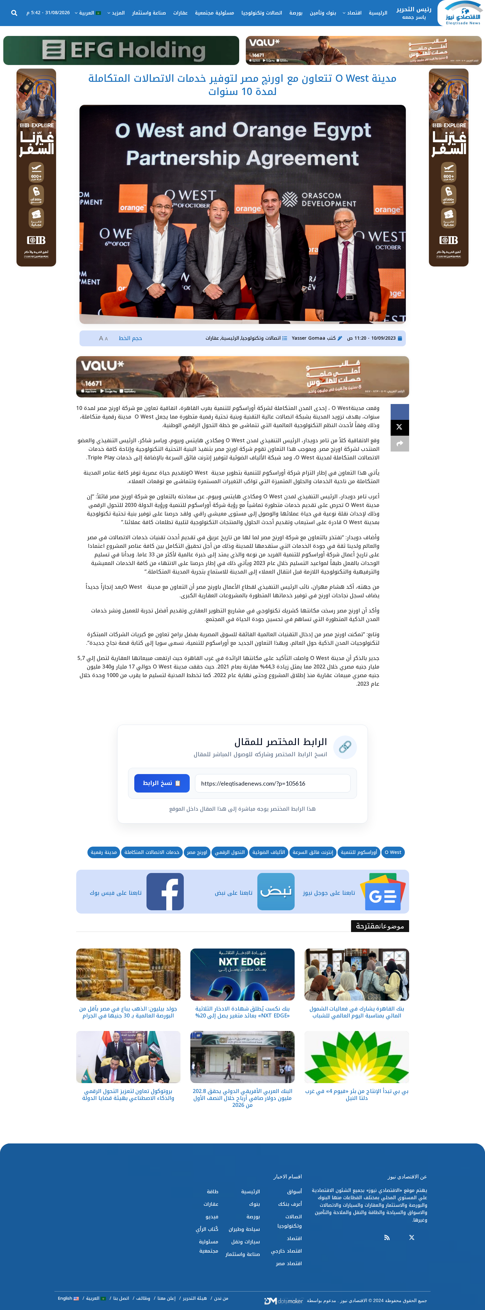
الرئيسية (378, 13)
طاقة (212, 1191)
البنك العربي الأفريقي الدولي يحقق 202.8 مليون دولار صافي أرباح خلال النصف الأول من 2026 (242, 1098)
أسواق (294, 1191)
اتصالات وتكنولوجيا (262, 13)
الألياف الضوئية (268, 852)
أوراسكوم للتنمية (359, 852)
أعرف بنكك (290, 1204)
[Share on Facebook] (400, 412)
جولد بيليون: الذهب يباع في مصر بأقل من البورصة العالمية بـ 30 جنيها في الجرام (128, 1012)
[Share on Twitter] (400, 428)
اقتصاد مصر (289, 1263)
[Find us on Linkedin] (399, 1238)
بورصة (296, 13)
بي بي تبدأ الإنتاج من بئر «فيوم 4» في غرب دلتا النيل (356, 1094)
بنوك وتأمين (323, 13)
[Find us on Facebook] (424, 1238)
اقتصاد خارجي (286, 1251)
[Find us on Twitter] (412, 1238)
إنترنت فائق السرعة (313, 852)
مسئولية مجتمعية (214, 13)
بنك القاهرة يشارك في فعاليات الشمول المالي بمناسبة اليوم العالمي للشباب (356, 1012)
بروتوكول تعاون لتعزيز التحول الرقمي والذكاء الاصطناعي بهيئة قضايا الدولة (128, 1094)
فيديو (212, 1216)
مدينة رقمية (104, 852)
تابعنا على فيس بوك (116, 893)
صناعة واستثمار (149, 13)
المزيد (118, 13)
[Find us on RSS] (387, 1238)
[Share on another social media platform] (400, 444)
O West (393, 852)
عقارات (180, 13)
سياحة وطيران (244, 1229)
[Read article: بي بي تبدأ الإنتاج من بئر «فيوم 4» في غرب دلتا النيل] (357, 1057)
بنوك (254, 1204)
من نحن (221, 1298)
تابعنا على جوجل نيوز (329, 893)
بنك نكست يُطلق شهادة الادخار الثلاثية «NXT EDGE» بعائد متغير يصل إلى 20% (242, 1012)
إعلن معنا (166, 1298)
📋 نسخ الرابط (162, 783)
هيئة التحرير (195, 1298)
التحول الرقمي (230, 852)
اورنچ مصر (197, 852)
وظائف (143, 1298)
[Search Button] (14, 13)
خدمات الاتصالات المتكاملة (151, 852)
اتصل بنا (121, 1298)
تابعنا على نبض (233, 893)
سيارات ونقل (245, 1241)
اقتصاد (354, 13)
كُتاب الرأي (207, 1229)
